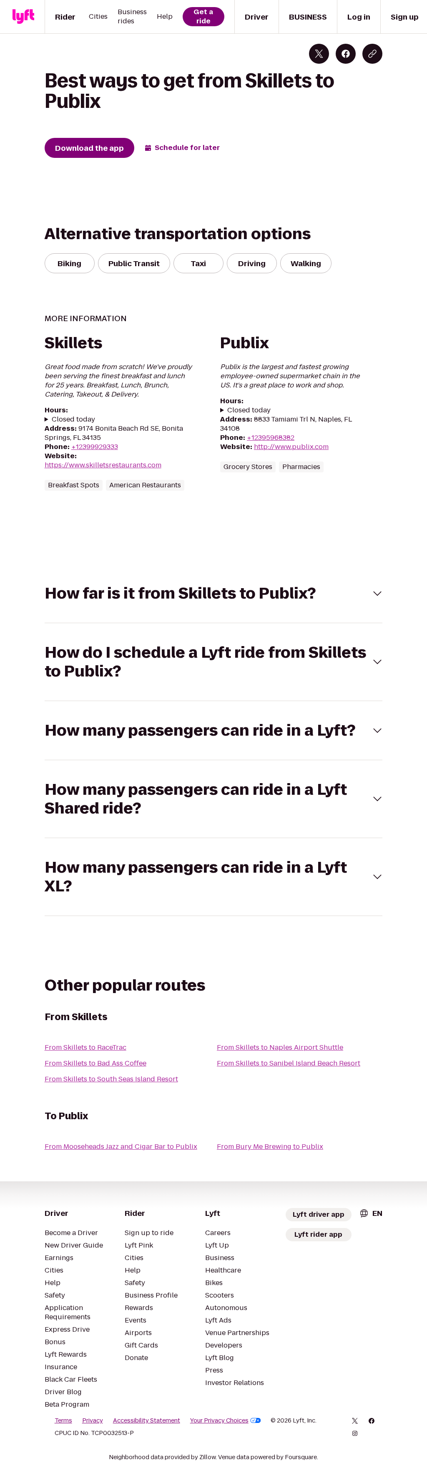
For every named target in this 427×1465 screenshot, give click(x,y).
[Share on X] (319, 54)
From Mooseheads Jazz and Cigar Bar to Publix (121, 1146)
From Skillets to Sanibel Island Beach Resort (288, 1063)
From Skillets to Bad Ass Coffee (95, 1063)
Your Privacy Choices (219, 1420)
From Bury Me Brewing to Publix (270, 1146)
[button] (214, 593)
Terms (63, 1420)
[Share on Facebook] (346, 54)
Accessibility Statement (146, 1420)
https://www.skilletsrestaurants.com (103, 465)
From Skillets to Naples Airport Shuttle (280, 1047)
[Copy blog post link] (372, 54)
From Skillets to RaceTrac (85, 1047)
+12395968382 (270, 437)
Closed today (73, 419)
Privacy (92, 1420)
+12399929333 (94, 447)
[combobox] (370, 1213)
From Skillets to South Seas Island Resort (111, 1079)
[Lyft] (23, 16)
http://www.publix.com (291, 447)
